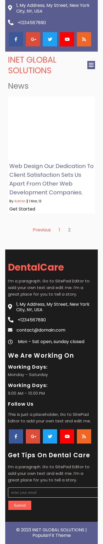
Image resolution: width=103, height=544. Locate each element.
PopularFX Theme (51, 535)
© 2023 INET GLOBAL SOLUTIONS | (51, 530)
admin (20, 201)
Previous (42, 230)
